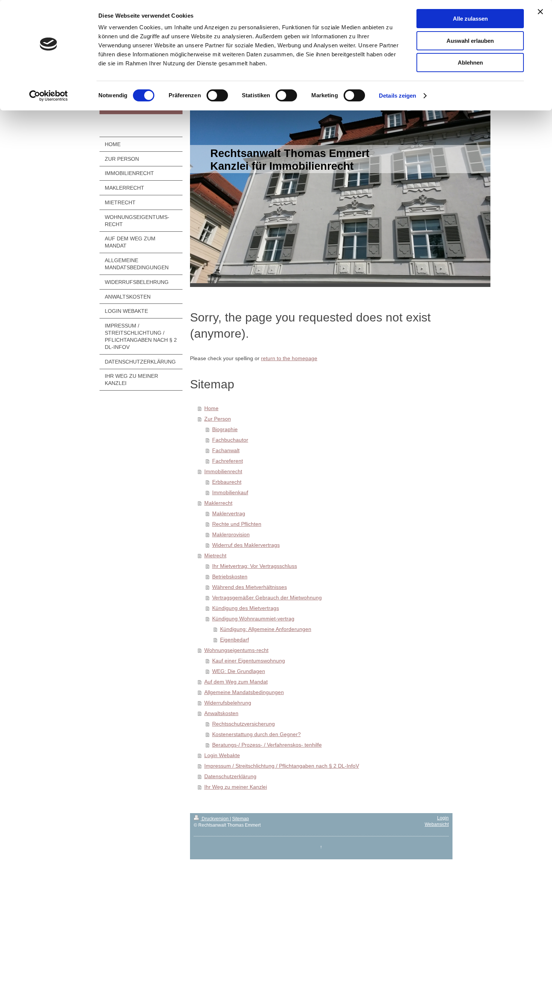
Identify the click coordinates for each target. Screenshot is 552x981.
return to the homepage (289, 358)
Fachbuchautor (230, 440)
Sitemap (240, 818)
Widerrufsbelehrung (227, 703)
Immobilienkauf (230, 492)
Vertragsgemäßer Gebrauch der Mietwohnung (267, 598)
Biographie (225, 429)
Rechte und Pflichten (236, 524)
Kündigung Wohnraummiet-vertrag (253, 619)
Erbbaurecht (226, 482)
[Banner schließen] (540, 11)
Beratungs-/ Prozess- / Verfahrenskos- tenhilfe (267, 745)
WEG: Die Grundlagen (238, 671)
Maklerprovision (231, 534)
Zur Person (217, 419)
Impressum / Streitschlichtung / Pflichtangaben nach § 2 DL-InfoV (281, 766)
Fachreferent (227, 461)
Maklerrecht (218, 503)
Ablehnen (470, 62)
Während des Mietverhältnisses (249, 587)
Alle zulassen (470, 18)
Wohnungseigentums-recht (236, 650)
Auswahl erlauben (470, 41)
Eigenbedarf (234, 640)
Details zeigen (397, 95)
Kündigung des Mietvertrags (245, 608)
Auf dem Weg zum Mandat (236, 682)
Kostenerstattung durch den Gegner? (256, 734)
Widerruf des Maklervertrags (246, 545)
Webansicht (437, 824)
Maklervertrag (228, 513)
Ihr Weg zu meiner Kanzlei (235, 787)
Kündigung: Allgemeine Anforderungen (265, 629)
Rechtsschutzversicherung (243, 724)
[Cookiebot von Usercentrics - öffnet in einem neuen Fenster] (48, 95)
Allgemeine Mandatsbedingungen (244, 692)
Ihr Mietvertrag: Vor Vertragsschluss (254, 566)
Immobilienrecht (223, 471)
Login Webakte (222, 755)
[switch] (217, 95)
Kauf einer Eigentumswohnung (248, 661)
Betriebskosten (229, 577)
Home (211, 408)
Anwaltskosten (221, 713)
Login (443, 818)
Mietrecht (215, 555)
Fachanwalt (226, 450)
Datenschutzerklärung (230, 776)
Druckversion (215, 818)
